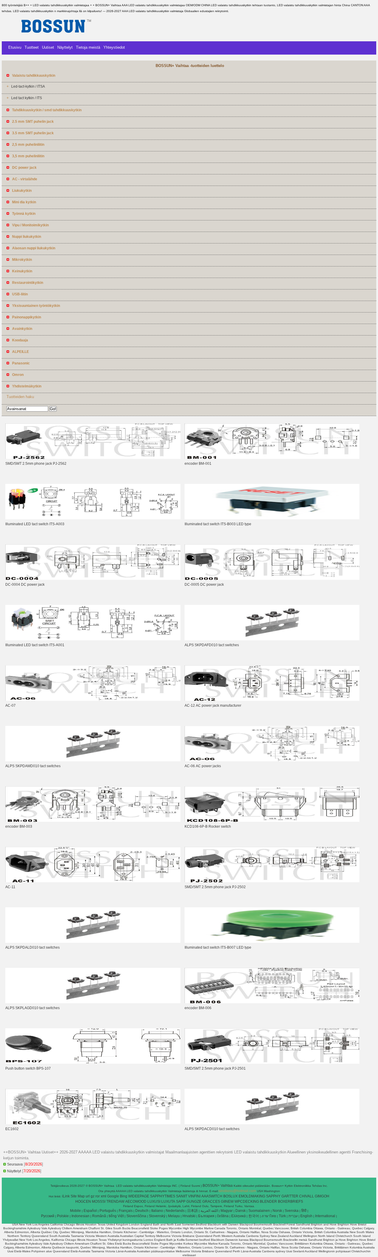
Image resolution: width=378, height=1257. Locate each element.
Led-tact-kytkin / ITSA (28, 86)
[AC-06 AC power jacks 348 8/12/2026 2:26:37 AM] (272, 760)
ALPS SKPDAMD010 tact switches (33, 766)
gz (92, 1196)
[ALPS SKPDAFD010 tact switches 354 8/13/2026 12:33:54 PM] (272, 639)
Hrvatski (189, 1216)
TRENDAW (115, 1201)
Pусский (47, 1216)
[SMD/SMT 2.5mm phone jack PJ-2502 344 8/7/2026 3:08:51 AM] (272, 881)
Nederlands (175, 1210)
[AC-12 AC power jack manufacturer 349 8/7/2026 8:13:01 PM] (272, 699)
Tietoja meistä (88, 47)
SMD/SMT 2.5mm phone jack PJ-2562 (35, 463)
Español (90, 1210)
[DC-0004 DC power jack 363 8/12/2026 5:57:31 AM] (92, 578)
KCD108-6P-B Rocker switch (208, 826)
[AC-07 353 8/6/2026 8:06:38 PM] (92, 699)
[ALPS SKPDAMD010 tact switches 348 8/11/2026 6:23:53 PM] (92, 760)
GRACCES (211, 1201)
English (306, 1216)
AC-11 (10, 887)
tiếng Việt (116, 1216)
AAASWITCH (211, 1196)
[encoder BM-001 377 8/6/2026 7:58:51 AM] (272, 457)
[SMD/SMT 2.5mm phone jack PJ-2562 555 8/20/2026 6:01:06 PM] (92, 457)
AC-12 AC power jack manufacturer (213, 705)
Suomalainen (259, 1210)
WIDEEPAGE (138, 1196)
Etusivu (14, 47)
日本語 (192, 1210)
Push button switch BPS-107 (28, 1068)
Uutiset (48, 47)
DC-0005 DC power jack (204, 584)
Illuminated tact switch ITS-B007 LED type (218, 947)
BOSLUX (230, 1196)
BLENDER (268, 1201)
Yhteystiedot (114, 47)
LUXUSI (153, 1201)
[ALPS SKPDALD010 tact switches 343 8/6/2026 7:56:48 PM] (92, 941)
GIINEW (227, 1201)
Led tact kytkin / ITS (26, 98)
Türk (282, 1216)
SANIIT (181, 1196)
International (325, 1216)
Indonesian (80, 1216)
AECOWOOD (135, 1201)
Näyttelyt (65, 47)
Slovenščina (136, 1216)
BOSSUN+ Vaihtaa (218, 1185)
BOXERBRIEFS (290, 1201)
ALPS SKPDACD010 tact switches (212, 1129)
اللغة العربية (209, 1210)
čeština (223, 1216)
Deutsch (142, 1210)
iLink (66, 1196)
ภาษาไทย (269, 1216)
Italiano (157, 1210)
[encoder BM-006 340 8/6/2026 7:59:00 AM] (272, 1002)
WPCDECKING (246, 1201)
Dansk (240, 1210)
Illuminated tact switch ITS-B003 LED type (218, 524)
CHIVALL (306, 1196)
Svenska (292, 1210)
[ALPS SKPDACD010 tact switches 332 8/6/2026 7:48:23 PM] (272, 1123)
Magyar (227, 1210)
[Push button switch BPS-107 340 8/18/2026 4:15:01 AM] (92, 1062)
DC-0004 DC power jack (25, 584)
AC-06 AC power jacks (203, 766)
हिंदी (304, 1210)
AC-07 (10, 705)
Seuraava (15, 1164)
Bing (123, 1196)
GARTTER (289, 1196)
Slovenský (157, 1216)
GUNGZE (193, 1201)
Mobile (75, 1210)
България (206, 1216)
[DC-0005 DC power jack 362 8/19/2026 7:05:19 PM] (272, 578)
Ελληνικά (238, 1216)
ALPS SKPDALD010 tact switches (32, 947)
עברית (293, 1216)
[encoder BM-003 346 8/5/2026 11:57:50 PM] (92, 820)
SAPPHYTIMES (162, 1196)
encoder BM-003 (18, 826)
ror (97, 1196)
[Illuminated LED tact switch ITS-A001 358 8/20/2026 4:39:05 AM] (92, 639)
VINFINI (194, 1196)
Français (126, 1210)
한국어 (253, 1216)
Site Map (78, 1196)
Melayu (174, 1216)
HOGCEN (83, 1201)
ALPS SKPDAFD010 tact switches (212, 645)
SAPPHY (273, 1196)
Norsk (277, 1210)
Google (113, 1196)
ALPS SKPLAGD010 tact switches (32, 1008)
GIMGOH (322, 1196)
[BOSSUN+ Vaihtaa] (56, 37)
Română (99, 1216)
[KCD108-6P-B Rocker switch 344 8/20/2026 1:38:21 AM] (272, 820)
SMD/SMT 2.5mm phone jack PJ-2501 (215, 1068)
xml (103, 1196)
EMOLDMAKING (252, 1196)
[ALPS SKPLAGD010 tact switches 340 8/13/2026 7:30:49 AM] (92, 1002)
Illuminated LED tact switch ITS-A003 (34, 524)
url (88, 1196)
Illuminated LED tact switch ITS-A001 (34, 645)
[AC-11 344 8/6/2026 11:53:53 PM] (92, 881)
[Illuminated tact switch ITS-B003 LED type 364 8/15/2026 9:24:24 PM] (272, 518)
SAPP (180, 1201)
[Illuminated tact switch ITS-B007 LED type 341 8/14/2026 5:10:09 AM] (272, 941)
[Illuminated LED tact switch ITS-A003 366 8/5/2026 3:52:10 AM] (92, 518)
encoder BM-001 (198, 463)
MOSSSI (98, 1201)
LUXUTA (168, 1201)
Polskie (63, 1216)
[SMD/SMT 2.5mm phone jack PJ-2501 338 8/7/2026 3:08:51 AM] (272, 1062)
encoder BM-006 (198, 1008)
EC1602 (12, 1129)
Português (108, 1210)
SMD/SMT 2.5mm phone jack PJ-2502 (215, 887)
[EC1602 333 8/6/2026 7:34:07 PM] (92, 1123)
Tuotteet (32, 47)
